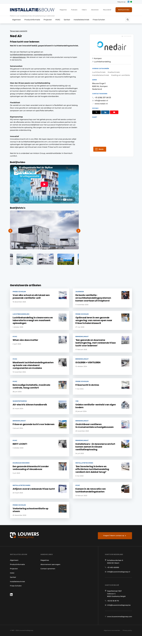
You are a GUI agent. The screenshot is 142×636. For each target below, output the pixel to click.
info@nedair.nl (101, 100)
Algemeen (16, 20)
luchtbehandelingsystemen (21, 54)
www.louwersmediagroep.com (119, 617)
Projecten (48, 20)
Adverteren (95, 10)
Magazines (63, 10)
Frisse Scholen (99, 20)
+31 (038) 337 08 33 (103, 97)
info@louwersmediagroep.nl (118, 572)
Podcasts (74, 10)
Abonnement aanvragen (50, 564)
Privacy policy (127, 630)
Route (101, 149)
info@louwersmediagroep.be (119, 605)
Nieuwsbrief (107, 10)
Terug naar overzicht (18, 31)
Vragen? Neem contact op (113, 536)
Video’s (84, 10)
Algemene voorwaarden (112, 630)
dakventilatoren (19, 57)
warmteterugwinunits (43, 54)
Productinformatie (32, 20)
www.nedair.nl (101, 104)
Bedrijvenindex (123, 10)
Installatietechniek (81, 20)
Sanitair (67, 20)
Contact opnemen (47, 569)
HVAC (57, 20)
